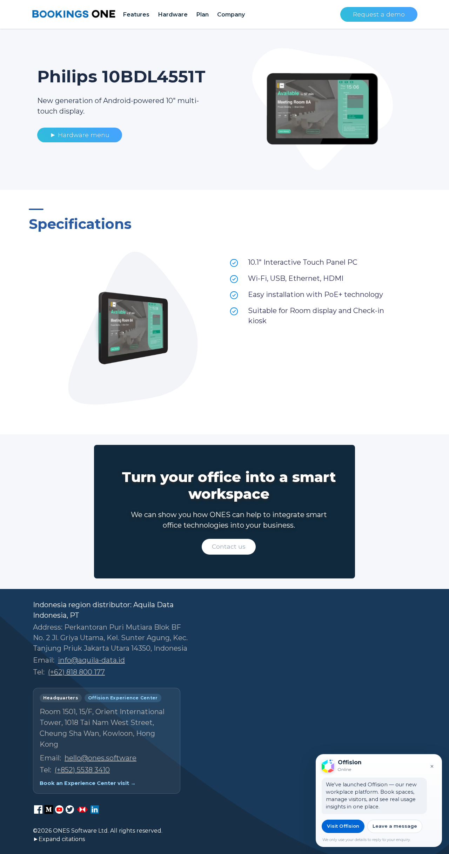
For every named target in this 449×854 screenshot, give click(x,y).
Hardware (173, 14)
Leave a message (395, 826)
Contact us (229, 546)
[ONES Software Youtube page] (59, 809)
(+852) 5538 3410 (82, 770)
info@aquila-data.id (91, 660)
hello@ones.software (100, 758)
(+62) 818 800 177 (76, 672)
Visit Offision (343, 826)
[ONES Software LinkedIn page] (94, 809)
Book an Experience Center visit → (88, 783)
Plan (202, 14)
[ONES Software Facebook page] (38, 809)
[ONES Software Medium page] (48, 809)
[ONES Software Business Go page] (82, 809)
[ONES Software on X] (70, 809)
